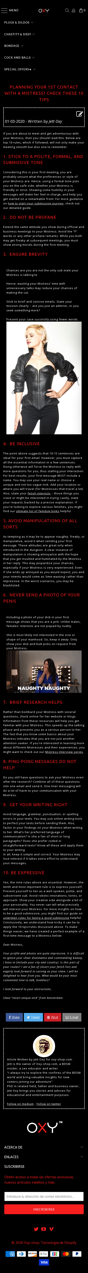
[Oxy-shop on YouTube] (44, 1229)
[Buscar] (67, 10)
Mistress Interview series (64, 752)
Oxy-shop (31, 1242)
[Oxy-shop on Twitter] (36, 1229)
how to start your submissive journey (36, 203)
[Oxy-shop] (44, 10)
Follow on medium (20, 1104)
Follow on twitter (49, 1104)
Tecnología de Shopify (58, 1242)
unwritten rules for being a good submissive (36, 918)
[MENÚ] (2, 10)
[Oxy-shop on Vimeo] (51, 1229)
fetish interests (39, 493)
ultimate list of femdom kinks (37, 511)
